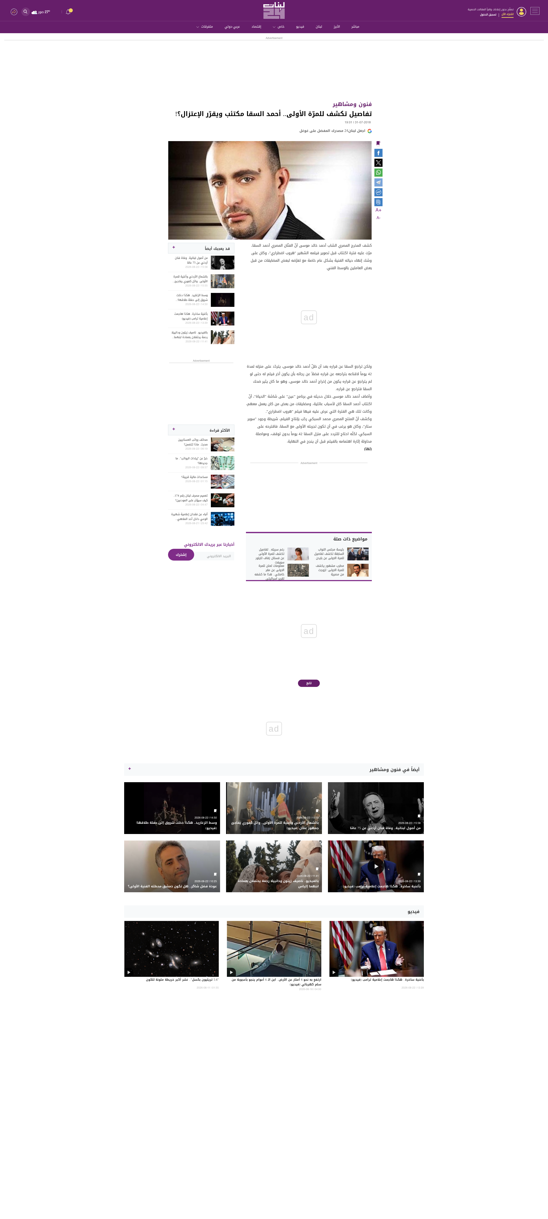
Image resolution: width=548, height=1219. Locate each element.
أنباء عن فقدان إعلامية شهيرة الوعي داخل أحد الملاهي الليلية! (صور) (189, 516)
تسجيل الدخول (488, 14)
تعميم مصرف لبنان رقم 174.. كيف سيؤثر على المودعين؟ (190, 498)
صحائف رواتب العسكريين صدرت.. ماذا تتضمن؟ (193, 442)
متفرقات (207, 27)
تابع (309, 683)
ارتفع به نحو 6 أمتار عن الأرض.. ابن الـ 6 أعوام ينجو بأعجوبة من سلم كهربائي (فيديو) (276, 982)
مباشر (355, 27)
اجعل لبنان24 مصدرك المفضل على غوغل (332, 130)
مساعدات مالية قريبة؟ (194, 477)
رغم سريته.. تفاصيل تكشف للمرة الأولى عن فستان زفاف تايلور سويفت (270, 556)
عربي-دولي (232, 27)
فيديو (300, 27)
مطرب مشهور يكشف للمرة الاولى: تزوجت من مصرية (330, 570)
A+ (378, 210)
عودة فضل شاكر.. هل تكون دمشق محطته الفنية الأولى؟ (172, 886)
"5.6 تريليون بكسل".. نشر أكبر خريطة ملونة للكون (182, 980)
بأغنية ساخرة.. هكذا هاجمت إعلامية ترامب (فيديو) (191, 316)
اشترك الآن (508, 14)
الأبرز (337, 27)
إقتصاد (256, 27)
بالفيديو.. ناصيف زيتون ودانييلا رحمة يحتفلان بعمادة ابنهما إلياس (189, 335)
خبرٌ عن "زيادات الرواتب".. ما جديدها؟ (192, 461)
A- (378, 218)
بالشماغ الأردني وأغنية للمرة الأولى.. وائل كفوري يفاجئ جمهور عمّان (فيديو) (190, 279)
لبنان (319, 27)
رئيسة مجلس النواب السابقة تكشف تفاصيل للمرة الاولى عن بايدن (329, 554)
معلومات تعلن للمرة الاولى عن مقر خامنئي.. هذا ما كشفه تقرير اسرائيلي (269, 572)
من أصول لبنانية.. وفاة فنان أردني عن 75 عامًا (191, 260)
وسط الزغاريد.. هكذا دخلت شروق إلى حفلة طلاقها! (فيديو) (192, 297)
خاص (281, 27)
